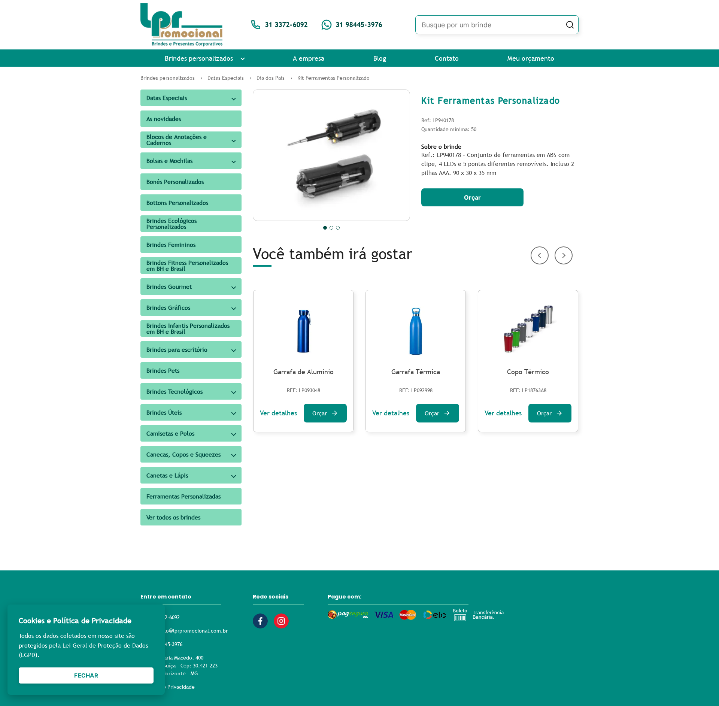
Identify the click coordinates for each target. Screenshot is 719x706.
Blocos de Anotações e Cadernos (176, 140)
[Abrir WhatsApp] (700, 687)
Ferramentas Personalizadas (183, 496)
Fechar (86, 675)
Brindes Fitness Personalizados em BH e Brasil (187, 266)
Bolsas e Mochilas (169, 161)
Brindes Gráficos (168, 307)
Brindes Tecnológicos (174, 391)
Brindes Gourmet (169, 287)
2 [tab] (331, 228)
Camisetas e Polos (170, 433)
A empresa (308, 58)
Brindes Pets (162, 370)
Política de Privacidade (167, 687)
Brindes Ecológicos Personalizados (171, 224)
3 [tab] (338, 228)
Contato (447, 58)
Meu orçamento (530, 58)
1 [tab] (325, 228)
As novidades (163, 119)
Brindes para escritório (176, 349)
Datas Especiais (166, 98)
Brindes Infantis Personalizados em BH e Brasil (188, 328)
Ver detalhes (278, 413)
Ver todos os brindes (173, 517)
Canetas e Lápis (167, 475)
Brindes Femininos (170, 245)
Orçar (472, 197)
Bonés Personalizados (175, 182)
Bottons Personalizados (177, 203)
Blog (379, 58)
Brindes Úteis (164, 412)
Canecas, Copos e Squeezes (183, 454)
